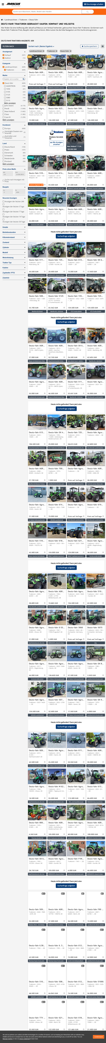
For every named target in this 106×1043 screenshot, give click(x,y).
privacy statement (24, 1039)
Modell (5, 252)
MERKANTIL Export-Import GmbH (58, 124)
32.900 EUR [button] (53, 712)
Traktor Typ (7, 263)
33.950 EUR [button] (33, 1030)
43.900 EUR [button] (33, 553)
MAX (16, 172)
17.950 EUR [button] (92, 272)
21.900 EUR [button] (92, 1030)
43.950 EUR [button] (53, 221)
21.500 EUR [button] (72, 185)
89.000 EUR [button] (92, 185)
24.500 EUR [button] (72, 357)
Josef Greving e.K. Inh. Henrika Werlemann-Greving (63, 188)
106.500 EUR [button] (34, 444)
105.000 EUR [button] (53, 834)
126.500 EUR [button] (92, 120)
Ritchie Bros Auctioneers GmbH (38, 188)
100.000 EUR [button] (92, 834)
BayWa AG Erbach (37, 311)
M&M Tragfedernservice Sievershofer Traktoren (62, 556)
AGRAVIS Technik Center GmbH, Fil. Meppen (61, 925)
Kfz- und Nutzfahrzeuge (76, 802)
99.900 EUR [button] (92, 762)
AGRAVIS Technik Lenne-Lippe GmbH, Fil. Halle (62, 88)
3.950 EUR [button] (91, 675)
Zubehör (6, 278)
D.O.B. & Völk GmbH (37, 224)
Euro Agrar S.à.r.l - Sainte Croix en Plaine (80, 361)
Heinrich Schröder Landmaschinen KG (60, 607)
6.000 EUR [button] (91, 712)
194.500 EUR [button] (73, 603)
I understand (98, 1037)
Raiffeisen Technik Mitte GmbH (38, 275)
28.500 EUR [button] (92, 480)
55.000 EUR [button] (33, 394)
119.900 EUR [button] (73, 798)
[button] (14, 46)
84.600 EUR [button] (92, 798)
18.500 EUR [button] (33, 798)
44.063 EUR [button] (53, 993)
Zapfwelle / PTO (9, 273)
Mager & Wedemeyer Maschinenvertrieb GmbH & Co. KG (46, 361)
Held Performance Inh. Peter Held (78, 448)
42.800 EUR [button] (92, 444)
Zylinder (6, 247)
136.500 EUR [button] (53, 120)
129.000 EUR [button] (73, 553)
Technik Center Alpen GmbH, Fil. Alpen (40, 88)
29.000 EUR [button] (53, 444)
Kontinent (6, 125)
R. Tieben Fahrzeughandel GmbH (58, 224)
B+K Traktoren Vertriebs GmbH (38, 124)
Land (5, 143)
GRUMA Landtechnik (56, 520)
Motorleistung (8, 257)
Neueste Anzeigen (10, 198)
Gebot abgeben (35, 185)
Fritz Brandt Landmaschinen (96, 397)
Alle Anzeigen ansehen (57, 143)
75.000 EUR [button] (72, 957)
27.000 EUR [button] (33, 357)
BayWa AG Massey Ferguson (37, 484)
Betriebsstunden (9, 232)
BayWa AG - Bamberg (95, 361)
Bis (16, 190)
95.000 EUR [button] (92, 394)
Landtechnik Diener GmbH (95, 925)
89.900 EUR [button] (92, 221)
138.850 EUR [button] (53, 675)
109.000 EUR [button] (53, 871)
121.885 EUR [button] (73, 1030)
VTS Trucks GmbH (76, 311)
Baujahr (6, 187)
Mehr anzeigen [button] (10, 103)
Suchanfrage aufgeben (66, 236)
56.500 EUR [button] (72, 921)
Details (5, 227)
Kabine (5, 268)
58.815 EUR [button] (72, 444)
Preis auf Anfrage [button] (36, 84)
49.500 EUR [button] (33, 272)
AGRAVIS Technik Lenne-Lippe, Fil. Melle (60, 715)
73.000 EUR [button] (72, 272)
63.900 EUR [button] (92, 603)
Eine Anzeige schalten (94, 4)
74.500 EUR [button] (72, 993)
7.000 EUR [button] (52, 480)
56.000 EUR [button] (92, 993)
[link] (37, 62)
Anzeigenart (7, 52)
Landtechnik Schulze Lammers (96, 275)
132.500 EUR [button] (53, 1030)
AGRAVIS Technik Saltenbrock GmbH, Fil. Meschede (83, 188)
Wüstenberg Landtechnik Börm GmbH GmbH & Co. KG (84, 925)
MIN (4, 172)
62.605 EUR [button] (92, 357)
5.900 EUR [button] (52, 639)
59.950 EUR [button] (72, 762)
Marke (5, 75)
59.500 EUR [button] (53, 185)
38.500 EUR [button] (72, 84)
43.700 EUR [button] (33, 308)
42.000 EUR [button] (92, 957)
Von (4, 190)
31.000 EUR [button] (33, 639)
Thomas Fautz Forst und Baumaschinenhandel (82, 88)
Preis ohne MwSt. (9, 169)
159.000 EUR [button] (53, 553)
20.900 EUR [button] (92, 84)
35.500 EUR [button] (33, 921)
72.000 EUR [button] (33, 120)
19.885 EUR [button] (53, 603)
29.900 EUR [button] (53, 272)
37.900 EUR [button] (53, 921)
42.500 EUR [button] (33, 762)
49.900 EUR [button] (92, 871)
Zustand (6, 242)
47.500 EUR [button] (72, 120)
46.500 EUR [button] (53, 394)
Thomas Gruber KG (37, 838)
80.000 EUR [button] (72, 834)
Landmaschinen (11, 20)
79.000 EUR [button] (53, 516)
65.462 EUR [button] (53, 308)
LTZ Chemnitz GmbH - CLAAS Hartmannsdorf (42, 766)
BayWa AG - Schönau (56, 311)
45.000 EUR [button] (33, 221)
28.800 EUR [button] (33, 603)
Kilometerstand (9, 237)
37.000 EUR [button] (72, 221)
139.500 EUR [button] (73, 308)
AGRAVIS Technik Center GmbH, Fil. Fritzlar (81, 224)
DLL (76, 643)
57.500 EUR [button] (72, 675)
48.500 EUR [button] (33, 993)
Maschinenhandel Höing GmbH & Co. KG (60, 361)
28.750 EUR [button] (33, 871)
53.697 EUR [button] (72, 394)
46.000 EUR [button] (33, 675)
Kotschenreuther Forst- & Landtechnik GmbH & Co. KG (84, 275)
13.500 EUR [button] (92, 921)
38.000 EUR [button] (53, 957)
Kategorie (6, 63)
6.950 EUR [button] (33, 834)
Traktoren (23, 20)
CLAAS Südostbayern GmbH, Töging (59, 802)
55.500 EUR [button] (53, 798)
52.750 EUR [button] (53, 357)
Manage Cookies (8, 1039)
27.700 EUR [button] (33, 480)
